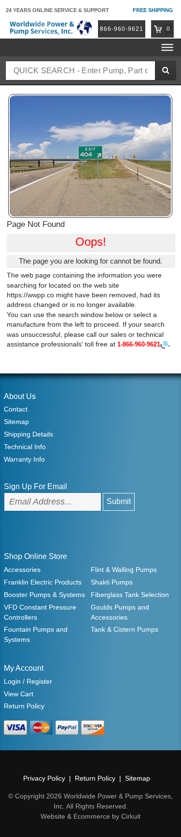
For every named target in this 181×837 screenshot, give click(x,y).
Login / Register (28, 681)
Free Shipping (153, 10)
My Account (23, 668)
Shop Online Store (35, 556)
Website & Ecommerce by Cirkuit (90, 816)
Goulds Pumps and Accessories (120, 612)
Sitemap (16, 421)
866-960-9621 (121, 29)
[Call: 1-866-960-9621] (164, 344)
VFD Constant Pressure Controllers (40, 612)
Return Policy (24, 706)
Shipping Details (28, 434)
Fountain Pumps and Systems (36, 634)
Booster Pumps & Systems (44, 594)
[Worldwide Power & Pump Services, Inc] (50, 27)
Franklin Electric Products (43, 582)
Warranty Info (24, 459)
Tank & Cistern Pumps (124, 629)
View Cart (18, 694)
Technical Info (25, 447)
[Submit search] (165, 70)
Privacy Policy (44, 778)
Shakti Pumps (112, 582)
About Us (20, 396)
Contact (16, 409)
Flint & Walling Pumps (124, 569)
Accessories (22, 569)
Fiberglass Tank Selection (130, 594)
